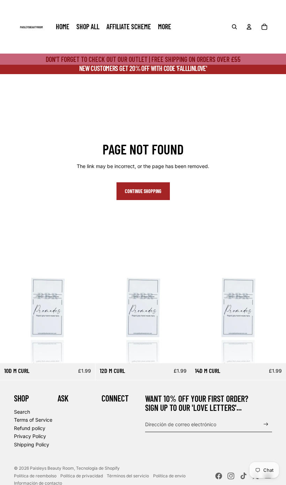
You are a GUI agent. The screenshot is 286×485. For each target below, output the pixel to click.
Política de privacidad (81, 475)
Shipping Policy (31, 444)
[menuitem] (62, 26)
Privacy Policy (30, 436)
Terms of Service (33, 420)
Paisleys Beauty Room (52, 468)
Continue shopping (143, 191)
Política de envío (169, 475)
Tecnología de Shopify (98, 468)
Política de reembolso (35, 475)
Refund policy (29, 428)
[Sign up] (266, 424)
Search (22, 412)
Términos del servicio (128, 475)
